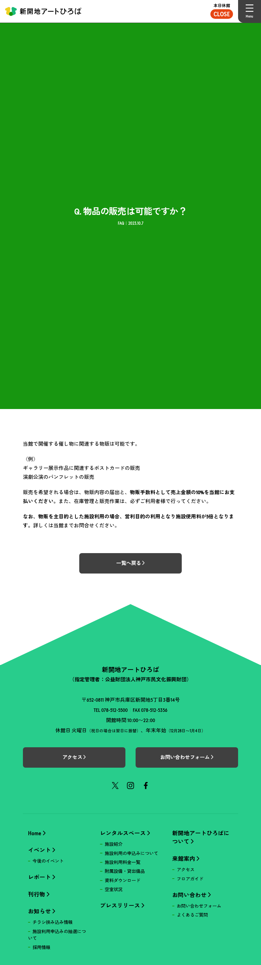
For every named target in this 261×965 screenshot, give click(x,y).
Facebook (146, 785)
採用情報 (41, 947)
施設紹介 (114, 844)
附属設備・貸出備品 (125, 871)
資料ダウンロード (122, 880)
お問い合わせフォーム (199, 906)
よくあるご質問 (192, 915)
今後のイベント (48, 861)
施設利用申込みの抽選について (57, 935)
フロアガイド (190, 879)
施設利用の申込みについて (131, 853)
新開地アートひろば (43, 11)
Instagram (130, 785)
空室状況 (114, 889)
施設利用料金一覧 (122, 862)
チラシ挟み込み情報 (52, 922)
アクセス (185, 870)
